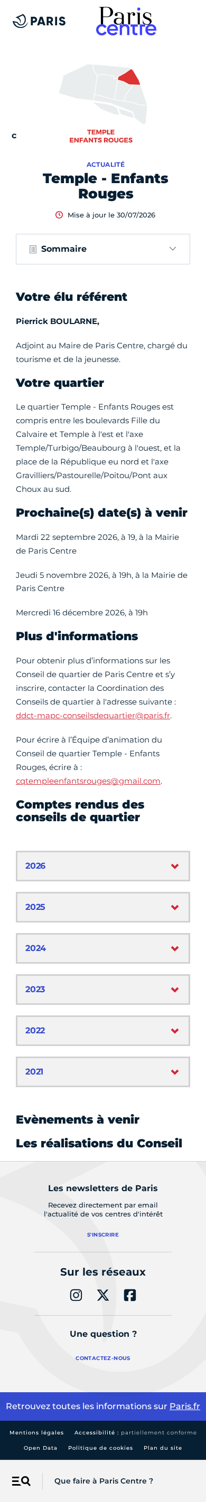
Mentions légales (37, 1432)
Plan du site (163, 1447)
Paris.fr (185, 1406)
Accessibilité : (135, 1432)
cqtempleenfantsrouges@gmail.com (88, 781)
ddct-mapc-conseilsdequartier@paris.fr (93, 715)
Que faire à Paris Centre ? (103, 1481)
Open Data (41, 1447)
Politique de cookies (100, 1447)
